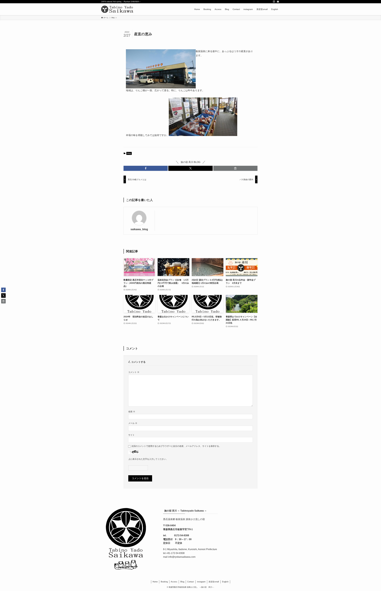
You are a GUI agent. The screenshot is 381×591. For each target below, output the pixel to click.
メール (132, 423)
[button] (146, 168)
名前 (131, 411)
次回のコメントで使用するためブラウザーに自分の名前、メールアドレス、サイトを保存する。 (176, 446)
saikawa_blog (139, 229)
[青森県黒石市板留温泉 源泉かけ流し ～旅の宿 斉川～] (118, 9)
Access (174, 582)
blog (129, 153)
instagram (201, 582)
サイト (131, 435)
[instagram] (274, 1)
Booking (164, 582)
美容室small (214, 582)
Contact (190, 582)
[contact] (278, 1)
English (225, 582)
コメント (133, 372)
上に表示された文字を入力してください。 (148, 459)
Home (155, 582)
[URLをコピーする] (235, 168)
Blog (182, 582)
